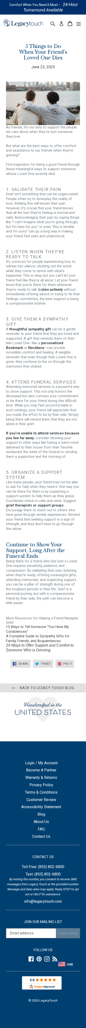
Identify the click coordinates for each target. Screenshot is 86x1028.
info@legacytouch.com (43, 901)
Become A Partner (41, 770)
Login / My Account (41, 763)
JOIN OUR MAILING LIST (43, 922)
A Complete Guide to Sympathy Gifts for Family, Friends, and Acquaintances (38, 638)
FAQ (41, 829)
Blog (41, 814)
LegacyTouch (48, 1000)
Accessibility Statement (41, 807)
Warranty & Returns (41, 777)
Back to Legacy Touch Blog (46, 688)
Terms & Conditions (41, 792)
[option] (43, 7)
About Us (41, 821)
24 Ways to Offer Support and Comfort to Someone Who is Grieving (40, 647)
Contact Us (41, 836)
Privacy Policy (41, 785)
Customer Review (41, 799)
